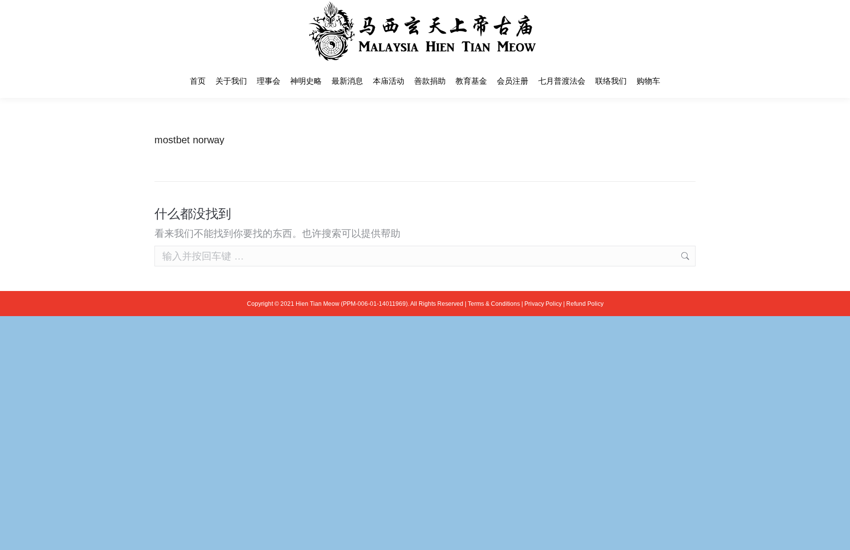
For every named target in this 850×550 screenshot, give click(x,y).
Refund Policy (585, 303)
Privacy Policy (543, 303)
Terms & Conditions (494, 303)
